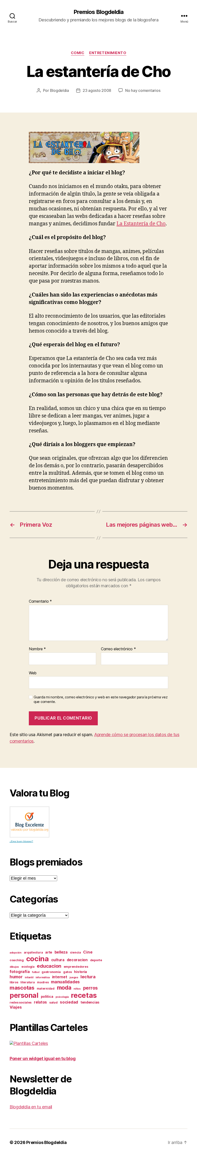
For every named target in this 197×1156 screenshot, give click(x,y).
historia (80, 972)
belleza (61, 952)
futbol (35, 972)
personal (24, 995)
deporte (96, 960)
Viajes (16, 1007)
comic (78, 53)
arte (48, 952)
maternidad (46, 988)
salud (53, 1002)
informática (43, 977)
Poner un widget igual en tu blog (42, 1058)
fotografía (20, 971)
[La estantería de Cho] (98, 147)
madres (43, 982)
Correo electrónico (118, 649)
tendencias (89, 1002)
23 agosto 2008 (97, 90)
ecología (28, 966)
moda (64, 987)
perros (90, 988)
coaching (17, 960)
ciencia (75, 952)
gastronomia (51, 972)
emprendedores (76, 966)
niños (77, 988)
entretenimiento (107, 53)
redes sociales (20, 1002)
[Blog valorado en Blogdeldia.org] (29, 822)
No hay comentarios (142, 90)
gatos (67, 972)
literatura (27, 982)
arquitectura (33, 952)
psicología (61, 996)
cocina (37, 958)
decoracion (77, 960)
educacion (49, 966)
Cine (87, 952)
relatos (40, 1002)
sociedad (69, 1002)
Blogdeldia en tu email (31, 1106)
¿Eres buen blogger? (21, 841)
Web (33, 672)
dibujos (14, 966)
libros (14, 982)
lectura (87, 976)
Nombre (37, 649)
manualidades (65, 981)
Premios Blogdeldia (98, 12)
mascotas (22, 988)
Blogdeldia (59, 90)
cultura (57, 960)
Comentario (40, 601)
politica (47, 996)
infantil (29, 977)
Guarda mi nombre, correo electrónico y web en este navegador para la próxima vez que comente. (100, 699)
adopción (15, 952)
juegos (73, 977)
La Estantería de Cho (141, 224)
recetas (84, 995)
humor (16, 976)
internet (59, 977)
